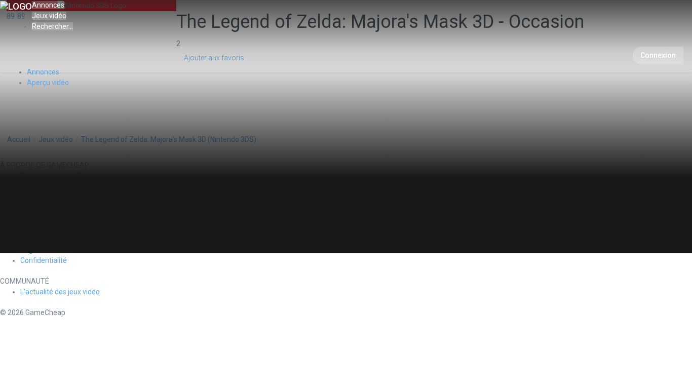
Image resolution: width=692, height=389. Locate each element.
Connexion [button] (658, 55)
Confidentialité (43, 260)
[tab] (48, 83)
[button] (52, 26)
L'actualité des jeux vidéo (60, 292)
